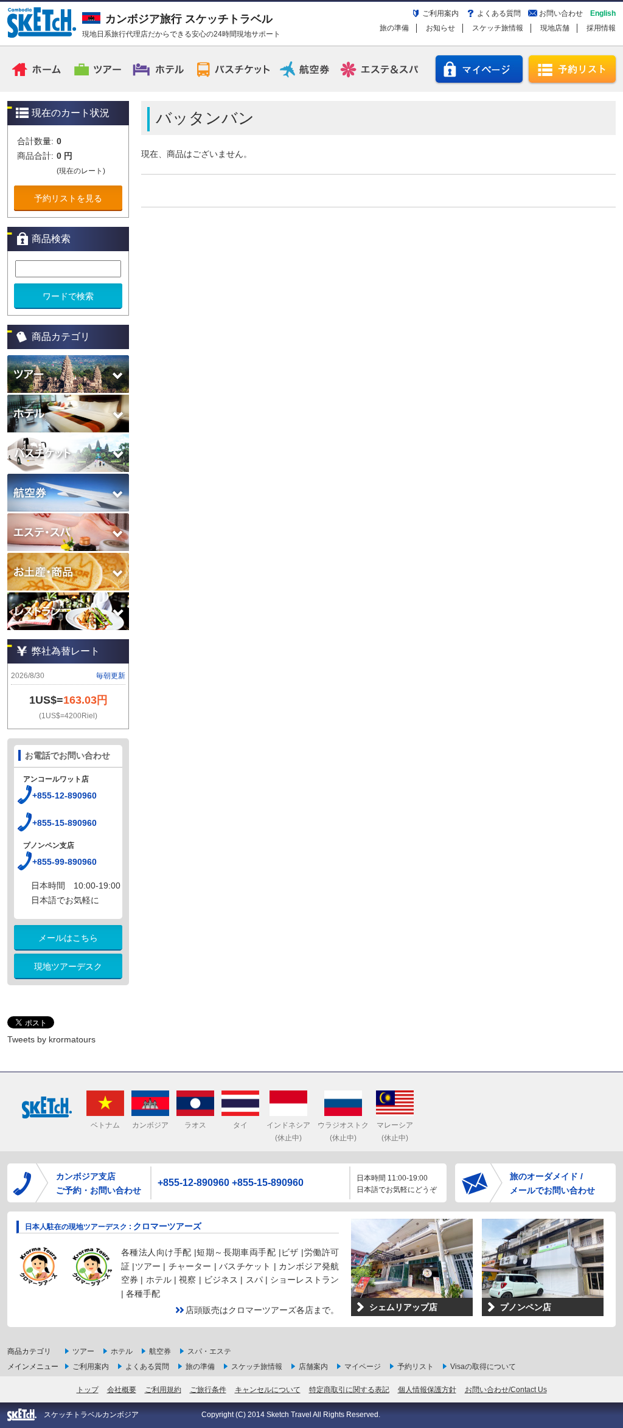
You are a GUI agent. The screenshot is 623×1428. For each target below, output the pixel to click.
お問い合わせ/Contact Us (506, 1389)
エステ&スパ (380, 69)
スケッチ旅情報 (497, 28)
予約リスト (572, 69)
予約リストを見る (68, 198)
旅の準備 (394, 28)
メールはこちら (68, 938)
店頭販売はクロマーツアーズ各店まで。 (262, 1310)
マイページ (479, 69)
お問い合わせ (561, 13)
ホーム (37, 69)
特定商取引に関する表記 (349, 1389)
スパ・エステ (209, 1351)
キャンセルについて (268, 1389)
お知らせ (440, 28)
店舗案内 (313, 1366)
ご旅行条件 (208, 1389)
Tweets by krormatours (51, 1039)
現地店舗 (554, 28)
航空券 (306, 69)
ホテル (159, 69)
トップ (88, 1389)
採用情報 (601, 28)
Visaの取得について (483, 1366)
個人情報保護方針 (427, 1389)
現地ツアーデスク (68, 966)
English (603, 13)
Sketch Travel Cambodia (41, 22)
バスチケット (233, 69)
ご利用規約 (163, 1389)
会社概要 (121, 1389)
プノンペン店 (525, 1307)
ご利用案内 (440, 13)
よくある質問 (499, 13)
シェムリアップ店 (403, 1307)
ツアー (98, 69)
